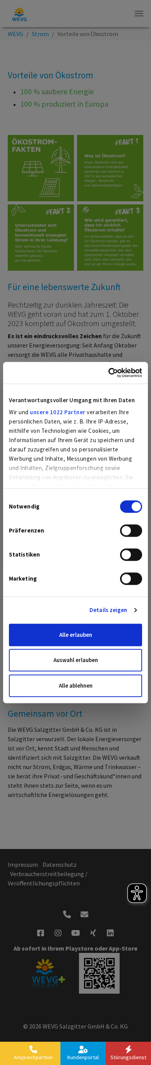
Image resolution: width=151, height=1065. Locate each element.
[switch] (131, 530)
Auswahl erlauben (75, 660)
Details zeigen (108, 610)
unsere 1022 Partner (58, 412)
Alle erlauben (75, 634)
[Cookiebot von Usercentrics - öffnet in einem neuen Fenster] (108, 373)
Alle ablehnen (76, 685)
